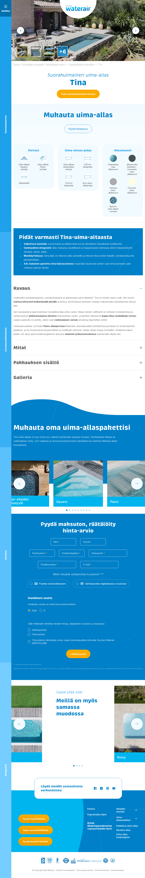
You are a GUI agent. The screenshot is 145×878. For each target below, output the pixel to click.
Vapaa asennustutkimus (35, 830)
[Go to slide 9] (89, 510)
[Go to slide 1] (67, 510)
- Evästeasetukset (116, 870)
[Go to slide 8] (86, 510)
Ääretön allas (123, 830)
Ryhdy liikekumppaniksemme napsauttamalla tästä (99, 826)
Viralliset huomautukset (65, 870)
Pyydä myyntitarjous (34, 818)
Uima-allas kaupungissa (123, 836)
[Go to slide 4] (75, 510)
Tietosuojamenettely (84, 870)
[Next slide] (135, 30)
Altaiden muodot (120, 810)
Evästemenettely (102, 870)
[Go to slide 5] (78, 510)
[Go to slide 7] (84, 510)
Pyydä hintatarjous (78, 129)
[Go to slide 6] (81, 510)
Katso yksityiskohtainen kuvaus (78, 94)
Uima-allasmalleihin (123, 819)
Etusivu (91, 808)
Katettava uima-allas (127, 825)
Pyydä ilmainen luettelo (35, 841)
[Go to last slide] (20, 30)
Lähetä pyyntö (78, 654)
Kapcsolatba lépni (96, 814)
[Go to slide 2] (69, 510)
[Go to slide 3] (72, 510)
